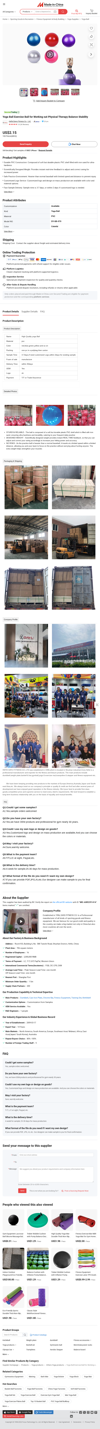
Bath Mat (44, 1376)
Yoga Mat (88, 1376)
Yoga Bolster (59, 1376)
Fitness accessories (81, 1340)
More (5, 1406)
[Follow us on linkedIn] (71, 1416)
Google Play (25, 1412)
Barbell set (30, 1345)
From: (14, 1155)
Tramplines (30, 1349)
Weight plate (31, 1340)
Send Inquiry (26, 144)
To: (16, 1162)
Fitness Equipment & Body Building (50, 19)
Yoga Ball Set (10, 1395)
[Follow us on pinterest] (95, 1412)
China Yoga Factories (56, 1389)
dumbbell (53, 1340)
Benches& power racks (83, 1345)
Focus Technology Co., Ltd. (31, 1422)
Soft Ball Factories (78, 1389)
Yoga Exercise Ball (28, 1395)
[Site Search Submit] (62, 11)
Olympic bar (7, 1349)
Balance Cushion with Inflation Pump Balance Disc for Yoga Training (36, 1275)
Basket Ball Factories (13, 1389)
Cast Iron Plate (35, 997)
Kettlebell (87, 997)
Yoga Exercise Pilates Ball (15, 1401)
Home (5, 19)
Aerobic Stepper (56, 1349)
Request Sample (45, 150)
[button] (4, 4)
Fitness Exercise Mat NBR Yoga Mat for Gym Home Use (86, 1236)
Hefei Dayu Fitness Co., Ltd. (20, 121)
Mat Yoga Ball (70, 1395)
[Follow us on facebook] (80, 1412)
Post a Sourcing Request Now (75, 1191)
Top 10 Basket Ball (38, 1401)
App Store (9, 1412)
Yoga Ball (85, 19)
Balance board (79, 1349)
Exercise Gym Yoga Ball (50, 1395)
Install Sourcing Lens (15, 1416)
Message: (13, 1169)
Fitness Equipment (62, 997)
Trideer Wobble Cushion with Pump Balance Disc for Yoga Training (36, 1236)
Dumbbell (24, 997)
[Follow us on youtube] (92, 1412)
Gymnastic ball (56, 1345)
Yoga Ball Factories (35, 1389)
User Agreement (64, 1422)
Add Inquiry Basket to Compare (50, 100)
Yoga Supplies (73, 19)
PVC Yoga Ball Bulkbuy (60, 1401)
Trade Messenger (44, 1412)
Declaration (77, 1422)
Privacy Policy (90, 1422)
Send (22, 1190)
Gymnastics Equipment (14, 1376)
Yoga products (8, 1345)
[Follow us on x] (84, 1412)
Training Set (76, 997)
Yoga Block (74, 1376)
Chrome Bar (48, 997)
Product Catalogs (39, 1335)
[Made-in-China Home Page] (50, 4)
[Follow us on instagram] (88, 1412)
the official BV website (62, 902)
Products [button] (26, 11)
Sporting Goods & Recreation (22, 19)
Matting (32, 1376)
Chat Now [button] (75, 144)
